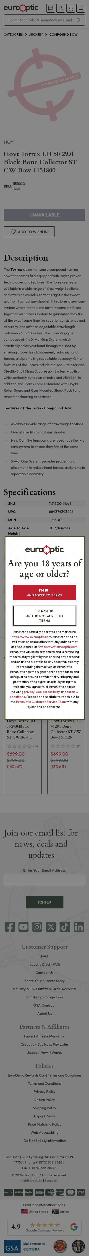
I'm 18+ (44, 592)
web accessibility (48, 692)
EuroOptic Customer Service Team (41, 702)
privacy (29, 692)
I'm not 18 (44, 616)
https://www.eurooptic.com (31, 637)
